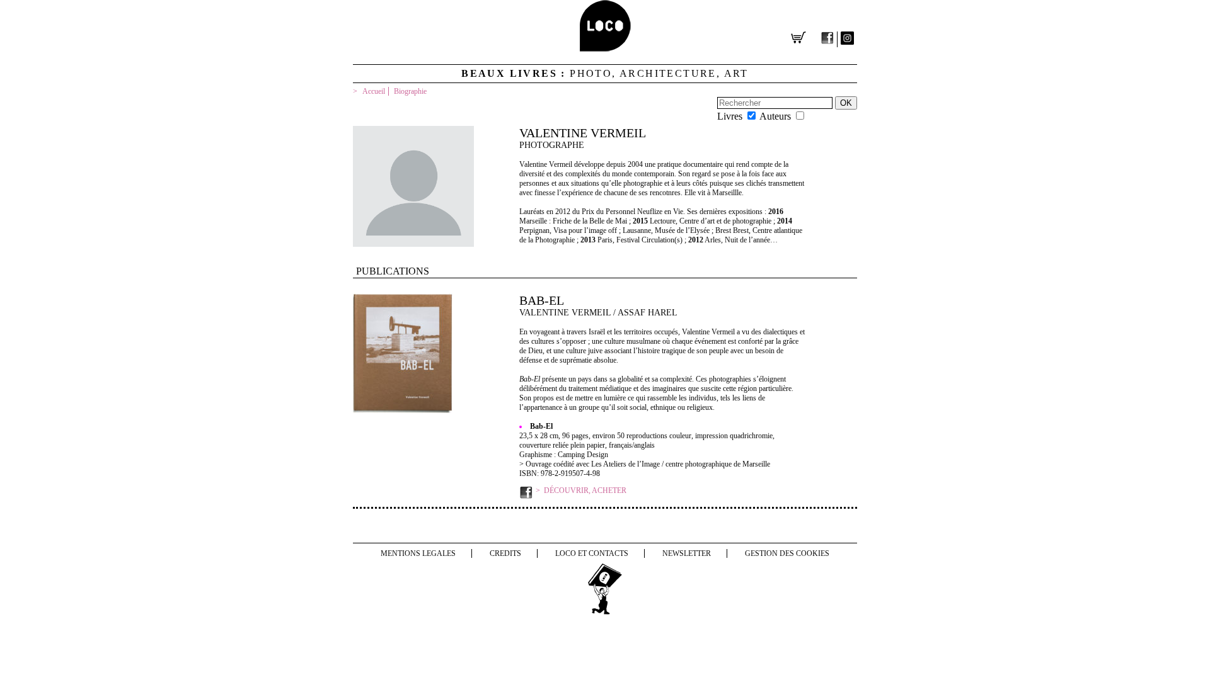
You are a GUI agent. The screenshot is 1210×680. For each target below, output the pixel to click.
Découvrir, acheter (585, 490)
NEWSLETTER (686, 553)
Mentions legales (418, 553)
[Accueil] (605, 48)
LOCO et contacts (591, 553)
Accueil (373, 91)
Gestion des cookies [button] (787, 553)
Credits (505, 553)
